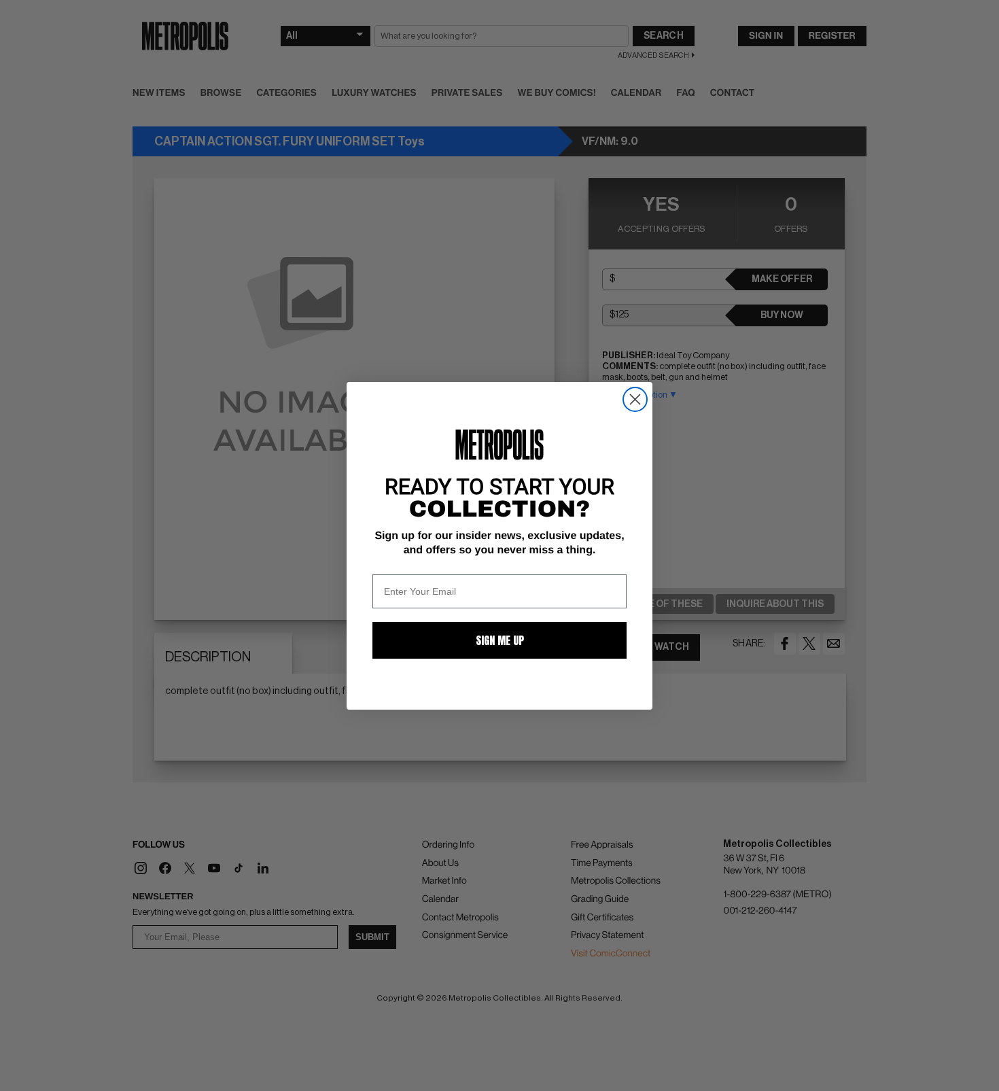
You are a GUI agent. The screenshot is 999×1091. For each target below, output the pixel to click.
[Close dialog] (635, 399)
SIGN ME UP (500, 640)
